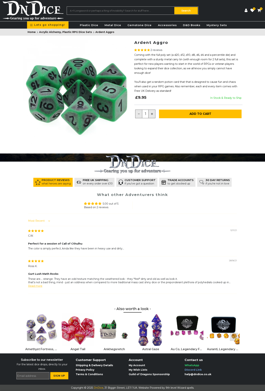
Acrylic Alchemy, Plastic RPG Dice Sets (65, 32)
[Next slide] (234, 337)
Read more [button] (35, 286)
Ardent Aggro (104, 32)
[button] (142, 50)
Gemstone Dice (139, 25)
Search (186, 10)
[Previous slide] (31, 337)
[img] (36, 230)
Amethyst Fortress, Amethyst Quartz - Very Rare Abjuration (41, 349)
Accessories (167, 25)
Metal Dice (113, 25)
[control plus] (152, 114)
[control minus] (138, 114)
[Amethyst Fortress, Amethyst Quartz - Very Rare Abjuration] (41, 329)
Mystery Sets (217, 25)
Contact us (194, 360)
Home (32, 32)
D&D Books (191, 25)
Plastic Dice (89, 25)
